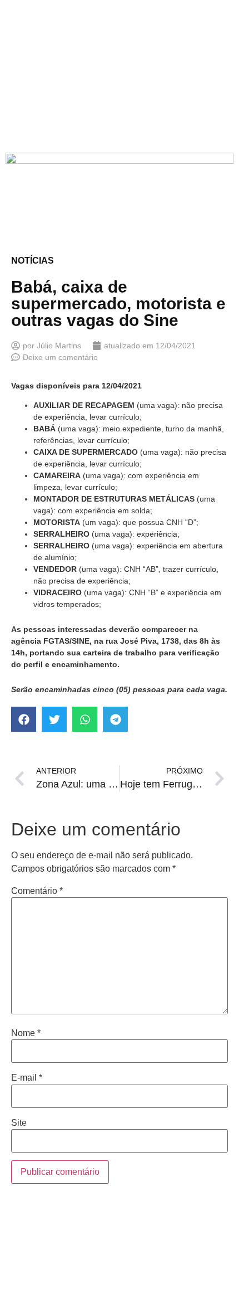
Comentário (37, 891)
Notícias (32, 260)
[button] (23, 719)
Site (19, 1123)
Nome (26, 1033)
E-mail (26, 1077)
